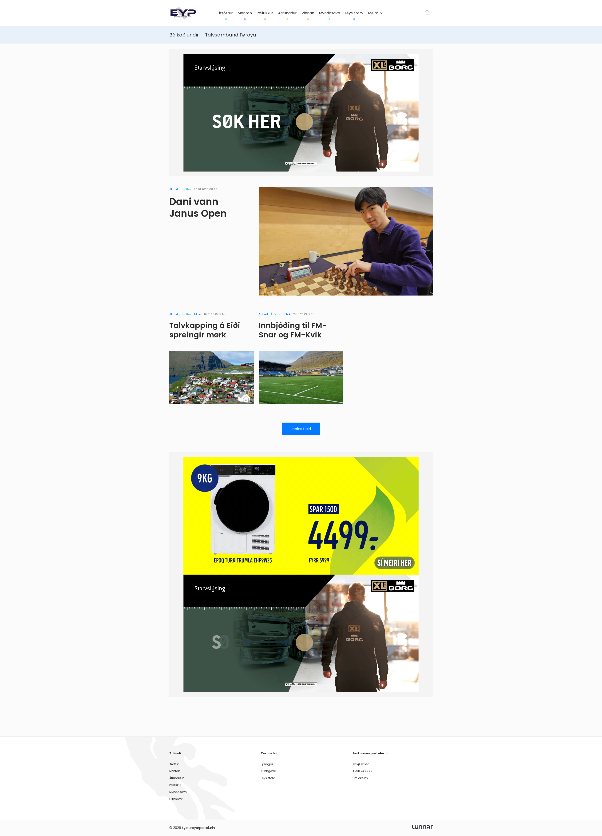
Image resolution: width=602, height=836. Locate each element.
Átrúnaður (287, 13)
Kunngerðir (268, 771)
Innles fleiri (301, 429)
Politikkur (265, 13)
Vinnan (307, 13)
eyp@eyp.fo (360, 764)
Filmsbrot (175, 799)
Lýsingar (267, 764)
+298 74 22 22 (362, 771)
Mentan (245, 13)
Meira (373, 13)
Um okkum (360, 778)
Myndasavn (329, 13)
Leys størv (354, 13)
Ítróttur (226, 13)
